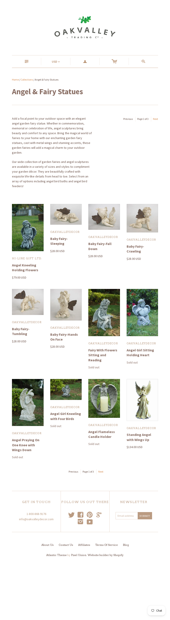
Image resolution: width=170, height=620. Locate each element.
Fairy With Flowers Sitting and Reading (102, 355)
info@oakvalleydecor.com (36, 519)
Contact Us (66, 545)
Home (15, 79)
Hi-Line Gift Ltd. (27, 258)
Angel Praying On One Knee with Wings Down (25, 445)
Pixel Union (78, 555)
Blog (126, 545)
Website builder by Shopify (105, 555)
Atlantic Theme (56, 555)
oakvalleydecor (65, 232)
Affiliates (84, 545)
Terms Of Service (106, 545)
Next (155, 119)
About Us (47, 545)
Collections (27, 79)
